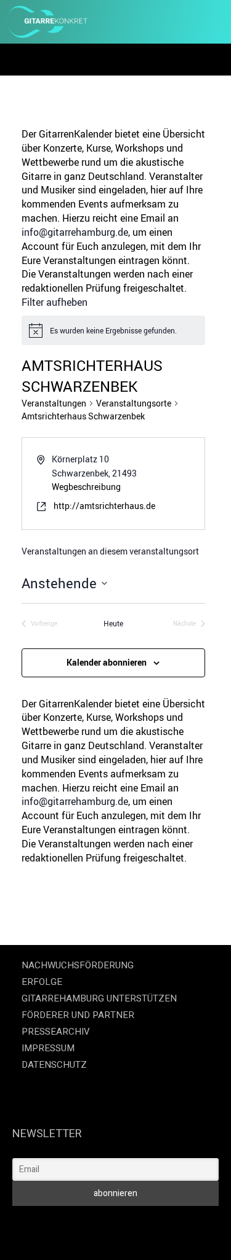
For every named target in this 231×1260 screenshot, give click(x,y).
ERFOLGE (42, 982)
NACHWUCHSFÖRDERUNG (78, 965)
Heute (113, 623)
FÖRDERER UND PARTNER (78, 1015)
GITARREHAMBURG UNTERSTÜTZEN (99, 998)
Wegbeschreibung (86, 486)
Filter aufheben (54, 302)
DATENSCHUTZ (54, 1064)
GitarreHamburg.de (69, 1222)
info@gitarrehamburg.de (75, 232)
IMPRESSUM (48, 1048)
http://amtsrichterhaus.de (104, 505)
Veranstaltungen (54, 403)
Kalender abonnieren (107, 662)
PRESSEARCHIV (56, 1031)
